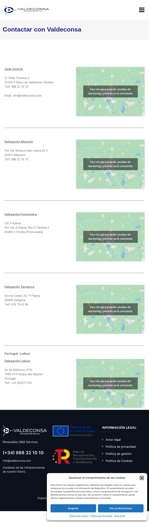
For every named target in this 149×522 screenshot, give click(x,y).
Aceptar (73, 508)
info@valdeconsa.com (27, 95)
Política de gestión (118, 454)
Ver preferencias (121, 508)
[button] (142, 478)
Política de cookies (78, 515)
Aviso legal (119, 515)
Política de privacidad (101, 515)
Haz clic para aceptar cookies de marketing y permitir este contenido (110, 91)
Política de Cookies (119, 461)
